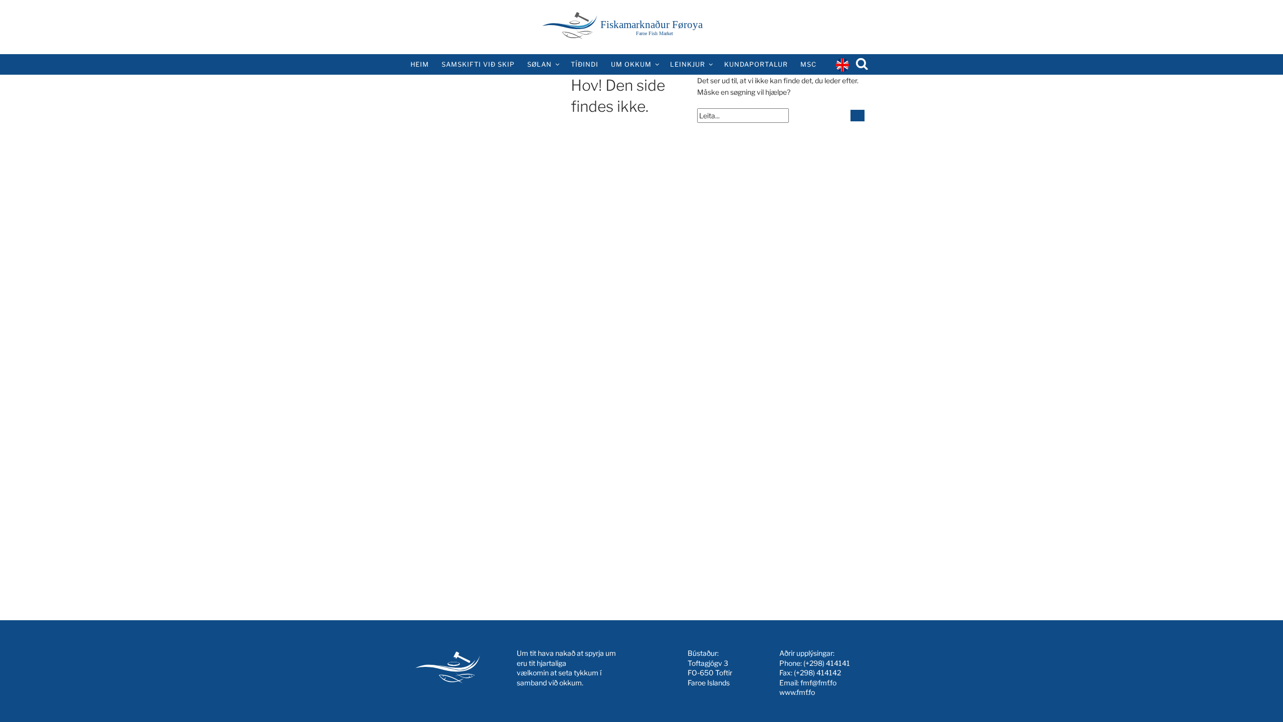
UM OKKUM (631, 64)
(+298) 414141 (826, 663)
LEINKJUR (687, 64)
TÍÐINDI (584, 64)
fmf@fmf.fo (818, 682)
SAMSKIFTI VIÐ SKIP (478, 64)
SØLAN (539, 64)
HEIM (419, 64)
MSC (808, 64)
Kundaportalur (756, 64)
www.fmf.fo (797, 692)
